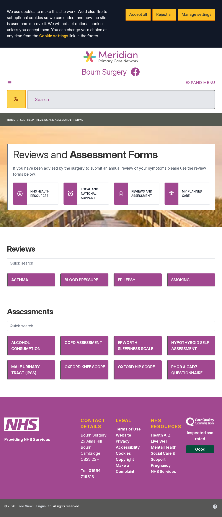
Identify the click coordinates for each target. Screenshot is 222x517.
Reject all (164, 14)
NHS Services (163, 471)
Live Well (159, 441)
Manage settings (196, 14)
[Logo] (110, 57)
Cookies (123, 453)
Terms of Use (128, 429)
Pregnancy (161, 465)
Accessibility (128, 447)
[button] (31, 279)
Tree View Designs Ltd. (34, 506)
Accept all (138, 14)
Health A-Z (161, 435)
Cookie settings (53, 36)
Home (11, 119)
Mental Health (163, 447)
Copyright (125, 459)
